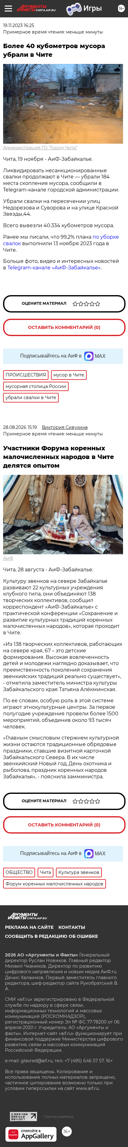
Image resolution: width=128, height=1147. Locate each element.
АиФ (8, 558)
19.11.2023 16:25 (18, 25)
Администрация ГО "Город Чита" (40, 148)
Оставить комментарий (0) (64, 327)
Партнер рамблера (58, 1116)
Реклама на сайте (29, 927)
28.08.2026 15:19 (20, 427)
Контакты (71, 927)
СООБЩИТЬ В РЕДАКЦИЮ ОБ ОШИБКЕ (51, 936)
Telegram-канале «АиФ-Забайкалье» (54, 268)
